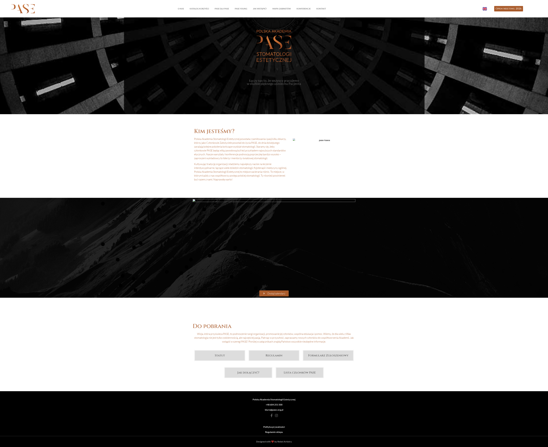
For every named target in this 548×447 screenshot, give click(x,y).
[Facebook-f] (271, 415)
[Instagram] (276, 415)
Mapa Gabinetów (281, 8)
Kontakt (321, 8)
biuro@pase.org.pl (274, 409)
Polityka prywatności (274, 426)
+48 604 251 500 (274, 404)
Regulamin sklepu (274, 432)
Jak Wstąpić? (260, 8)
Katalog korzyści (199, 8)
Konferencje (304, 8)
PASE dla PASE (222, 8)
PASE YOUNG (241, 8)
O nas (181, 8)
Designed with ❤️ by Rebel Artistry (274, 441)
